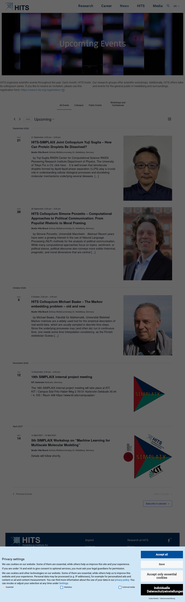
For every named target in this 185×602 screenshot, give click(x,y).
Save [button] (162, 564)
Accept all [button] (162, 554)
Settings (63, 583)
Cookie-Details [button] (154, 598)
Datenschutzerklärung (167, 598)
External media (128, 587)
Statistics (68, 587)
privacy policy (122, 579)
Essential (9, 587)
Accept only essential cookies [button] (162, 575)
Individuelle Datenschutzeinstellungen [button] (165, 589)
